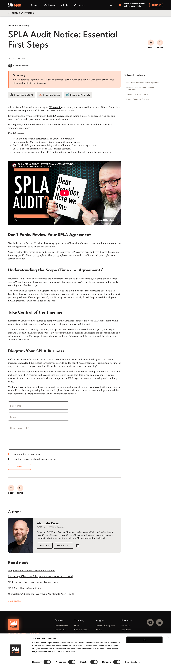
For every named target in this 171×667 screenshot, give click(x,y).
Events (124, 626)
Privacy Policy (33, 454)
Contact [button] (156, 5)
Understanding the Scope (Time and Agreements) (140, 88)
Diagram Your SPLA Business (137, 99)
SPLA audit (55, 107)
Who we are (79, 5)
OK (144, 640)
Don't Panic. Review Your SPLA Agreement (142, 82)
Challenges (49, 5)
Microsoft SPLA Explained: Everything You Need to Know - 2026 (41, 594)
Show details (131, 662)
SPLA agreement (59, 116)
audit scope (73, 142)
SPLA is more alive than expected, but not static (33, 582)
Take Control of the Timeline (137, 94)
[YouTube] (150, 621)
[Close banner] (168, 637)
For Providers (60, 630)
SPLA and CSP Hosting (18, 26)
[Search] (111, 5)
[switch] (71, 662)
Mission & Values (81, 630)
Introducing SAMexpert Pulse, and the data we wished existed (40, 576)
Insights (64, 5)
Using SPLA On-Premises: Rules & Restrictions (31, 571)
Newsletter (126, 630)
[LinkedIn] (77, 545)
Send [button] (19, 467)
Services (34, 5)
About (76, 626)
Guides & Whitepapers (105, 626)
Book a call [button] (63, 546)
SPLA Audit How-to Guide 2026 (24, 588)
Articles (99, 630)
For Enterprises (61, 626)
